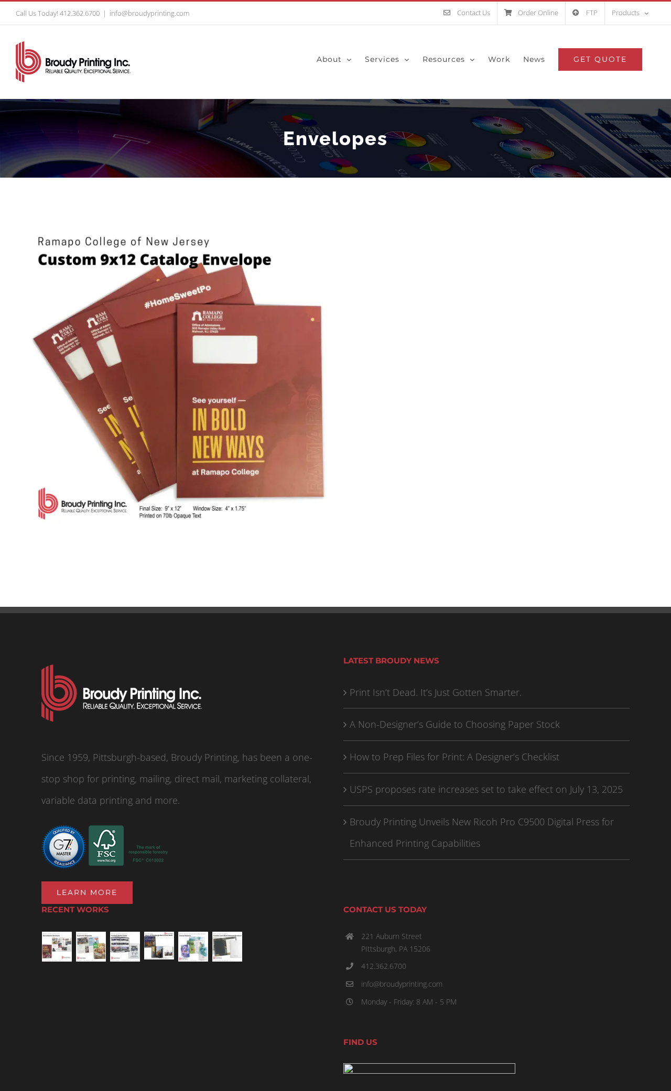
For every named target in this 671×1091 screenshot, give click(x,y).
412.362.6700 (383, 966)
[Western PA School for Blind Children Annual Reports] (193, 946)
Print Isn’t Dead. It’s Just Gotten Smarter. (436, 692)
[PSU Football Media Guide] (125, 946)
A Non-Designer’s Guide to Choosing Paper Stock (455, 724)
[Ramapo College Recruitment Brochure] (57, 946)
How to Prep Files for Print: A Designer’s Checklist (454, 756)
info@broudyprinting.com (149, 13)
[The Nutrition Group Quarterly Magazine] (91, 946)
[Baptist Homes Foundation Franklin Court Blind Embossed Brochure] (227, 946)
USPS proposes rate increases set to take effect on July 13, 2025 (486, 789)
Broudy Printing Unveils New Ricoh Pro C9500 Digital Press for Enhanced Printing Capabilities (482, 832)
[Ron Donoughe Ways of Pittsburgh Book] (159, 945)
